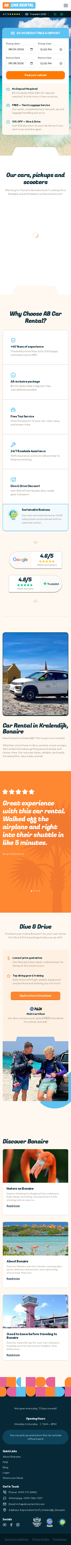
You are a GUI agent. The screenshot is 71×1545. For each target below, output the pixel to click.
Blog (5, 1467)
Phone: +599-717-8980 (23, 1492)
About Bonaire (17, 1261)
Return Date (13, 57)
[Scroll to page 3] (37, 891)
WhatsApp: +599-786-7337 (26, 1498)
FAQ (5, 1462)
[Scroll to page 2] (34, 891)
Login (6, 1472)
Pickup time (44, 43)
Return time (45, 57)
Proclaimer (60, 1539)
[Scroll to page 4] (40, 891)
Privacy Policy (40, 1539)
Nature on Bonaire (20, 1188)
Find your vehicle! (36, 75)
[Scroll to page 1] (31, 891)
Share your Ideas (13, 1477)
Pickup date (13, 43)
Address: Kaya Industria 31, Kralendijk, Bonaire (37, 1510)
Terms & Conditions (16, 1539)
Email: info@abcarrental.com (26, 1504)
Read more (13, 1205)
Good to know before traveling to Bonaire (32, 1336)
